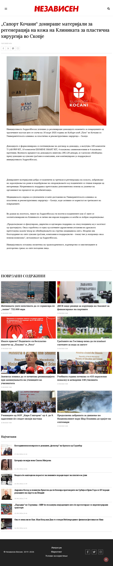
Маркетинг (56, 551)
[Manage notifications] (106, 559)
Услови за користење (56, 556)
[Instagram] (100, 552)
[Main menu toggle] (6, 9)
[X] (94, 552)
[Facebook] (87, 552)
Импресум (56, 547)
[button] (108, 9)
